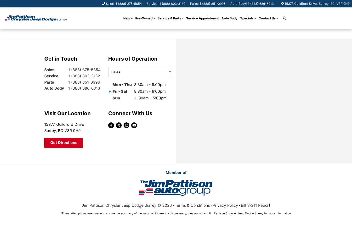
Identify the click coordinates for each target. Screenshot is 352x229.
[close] (231, 33)
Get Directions (63, 142)
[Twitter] (119, 125)
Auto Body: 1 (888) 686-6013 (252, 4)
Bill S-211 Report (255, 205)
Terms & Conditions (192, 205)
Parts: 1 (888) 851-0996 (208, 4)
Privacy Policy (225, 205)
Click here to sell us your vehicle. (196, 34)
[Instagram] (126, 125)
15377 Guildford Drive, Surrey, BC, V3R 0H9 (317, 4)
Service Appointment (202, 18)
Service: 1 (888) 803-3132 (166, 4)
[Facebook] (111, 125)
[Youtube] (134, 125)
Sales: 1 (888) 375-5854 (124, 4)
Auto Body (229, 18)
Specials (247, 18)
